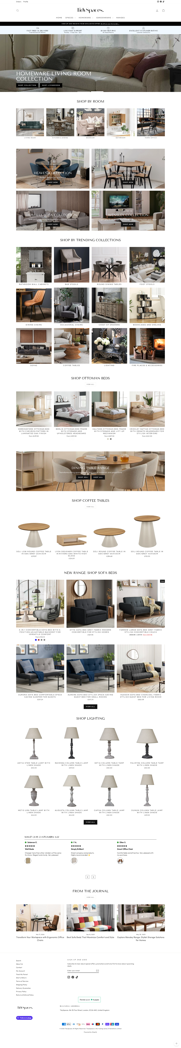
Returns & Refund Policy (25, 995)
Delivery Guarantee (23, 988)
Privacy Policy (21, 991)
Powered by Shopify (90, 1032)
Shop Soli (83, 477)
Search (18, 961)
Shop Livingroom (51, 85)
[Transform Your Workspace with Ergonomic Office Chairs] (40, 917)
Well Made (29, 849)
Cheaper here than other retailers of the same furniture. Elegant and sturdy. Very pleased (43, 854)
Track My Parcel (22, 974)
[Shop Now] (52, 211)
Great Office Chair (125, 849)
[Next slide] (93, 877)
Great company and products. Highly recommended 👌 (82, 854)
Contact (19, 967)
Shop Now (53, 182)
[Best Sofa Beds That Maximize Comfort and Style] (91, 917)
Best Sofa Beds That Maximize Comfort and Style (90, 937)
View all (90, 384)
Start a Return (21, 978)
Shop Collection (27, 85)
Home (59, 18)
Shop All (98, 477)
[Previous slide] (87, 877)
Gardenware (104, 18)
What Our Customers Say (42, 837)
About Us (19, 964)
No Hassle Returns (108, 32)
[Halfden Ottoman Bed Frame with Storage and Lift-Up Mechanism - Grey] (111, 439)
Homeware (85, 18)
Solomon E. (32, 842)
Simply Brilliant (77, 849)
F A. (75, 842)
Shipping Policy (21, 985)
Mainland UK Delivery (39, 32)
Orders (18, 2)
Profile (25, 2)
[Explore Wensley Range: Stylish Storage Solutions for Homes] (141, 917)
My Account (20, 971)
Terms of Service (22, 981)
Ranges (120, 18)
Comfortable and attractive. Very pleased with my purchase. (135, 854)
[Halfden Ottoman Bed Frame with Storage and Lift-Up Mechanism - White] (108, 439)
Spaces (69, 18)
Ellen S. (122, 842)
